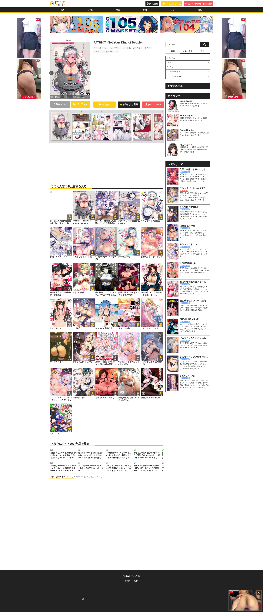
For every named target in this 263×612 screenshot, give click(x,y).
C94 (117, 51)
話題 (173, 51)
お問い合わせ (131, 581)
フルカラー (137, 48)
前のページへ (61, 104)
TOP (63, 10)
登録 (92, 218)
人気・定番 (187, 51)
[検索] (204, 44)
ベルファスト (115, 48)
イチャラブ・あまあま (103, 51)
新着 (118, 10)
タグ (172, 10)
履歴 (202, 51)
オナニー (148, 48)
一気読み (106, 104)
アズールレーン (100, 48)
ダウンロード (154, 104)
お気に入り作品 (173, 3)
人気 (90, 10)
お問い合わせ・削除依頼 (200, 3)
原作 (145, 10)
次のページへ (79, 104)
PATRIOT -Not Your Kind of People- (89, 477)
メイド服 (127, 48)
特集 (200, 10)
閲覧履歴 (153, 3)
